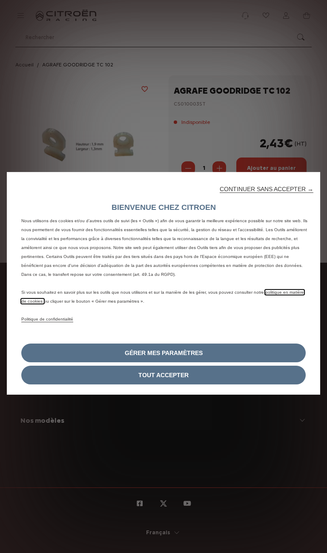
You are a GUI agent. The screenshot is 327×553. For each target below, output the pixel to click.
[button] (266, 189)
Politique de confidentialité (47, 319)
